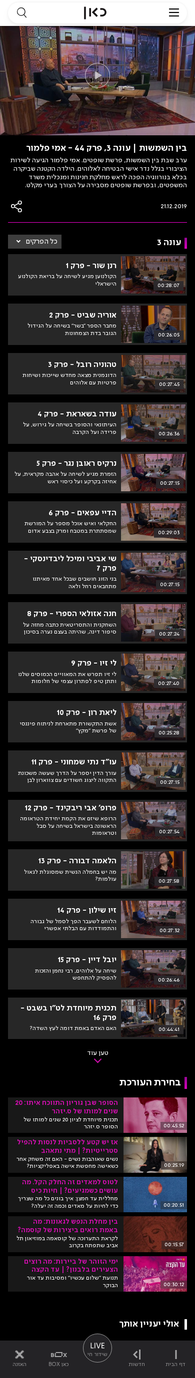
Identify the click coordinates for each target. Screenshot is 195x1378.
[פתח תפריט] (174, 12)
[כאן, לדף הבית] (95, 12)
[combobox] (35, 242)
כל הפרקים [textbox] (42, 241)
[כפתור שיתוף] (17, 206)
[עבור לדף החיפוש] (22, 13)
